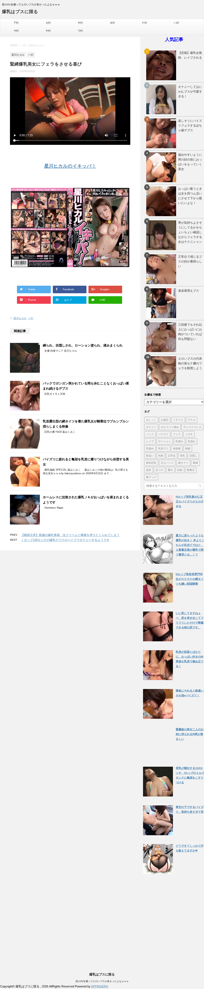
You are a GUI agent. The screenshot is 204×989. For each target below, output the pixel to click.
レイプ (150, 441)
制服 (187, 448)
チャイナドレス (192, 427)
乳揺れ (191, 441)
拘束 (160, 455)
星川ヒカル (20, 318)
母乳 (182, 455)
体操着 (177, 448)
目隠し (193, 455)
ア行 (16, 22)
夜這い (150, 455)
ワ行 (80, 30)
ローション (164, 441)
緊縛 (195, 462)
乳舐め (150, 448)
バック (150, 434)
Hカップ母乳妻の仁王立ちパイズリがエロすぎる (190, 501)
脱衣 (148, 469)
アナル (191, 419)
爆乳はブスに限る (20, 11)
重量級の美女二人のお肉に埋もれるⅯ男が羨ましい (190, 734)
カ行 (48, 22)
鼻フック (151, 477)
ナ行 (144, 22)
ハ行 (176, 22)
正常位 (172, 455)
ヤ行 (48, 30)
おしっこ (151, 419)
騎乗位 (191, 469)
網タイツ (183, 462)
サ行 (80, 22)
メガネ (189, 434)
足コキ (159, 469)
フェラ (177, 434)
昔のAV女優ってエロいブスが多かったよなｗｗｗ (102, 981)
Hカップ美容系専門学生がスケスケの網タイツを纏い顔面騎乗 (190, 579)
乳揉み (179, 441)
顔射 (179, 469)
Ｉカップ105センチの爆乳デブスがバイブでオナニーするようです (65, 540)
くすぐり (178, 419)
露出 (170, 469)
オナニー (151, 427)
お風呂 (165, 419)
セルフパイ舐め (170, 427)
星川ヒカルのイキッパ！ (70, 166)
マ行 (16, 30)
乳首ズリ (163, 448)
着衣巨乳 (151, 462)
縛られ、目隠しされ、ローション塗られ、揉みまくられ (83, 345)
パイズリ (163, 434)
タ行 (112, 22)
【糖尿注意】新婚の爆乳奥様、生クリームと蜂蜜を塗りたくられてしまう (70, 535)
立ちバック (167, 462)
